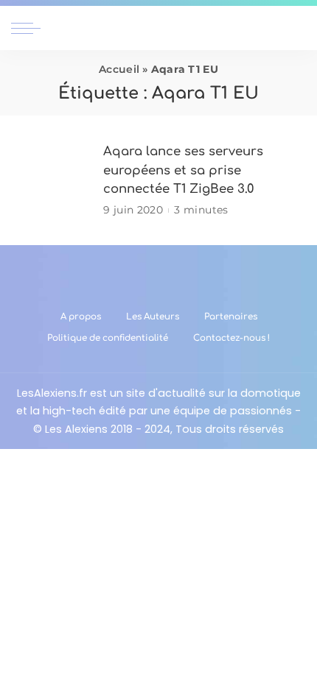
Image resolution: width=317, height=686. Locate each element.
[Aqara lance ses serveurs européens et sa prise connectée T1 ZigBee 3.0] (51, 180)
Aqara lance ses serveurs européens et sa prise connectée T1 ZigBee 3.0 (183, 170)
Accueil (119, 69)
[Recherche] (297, 28)
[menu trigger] (29, 28)
